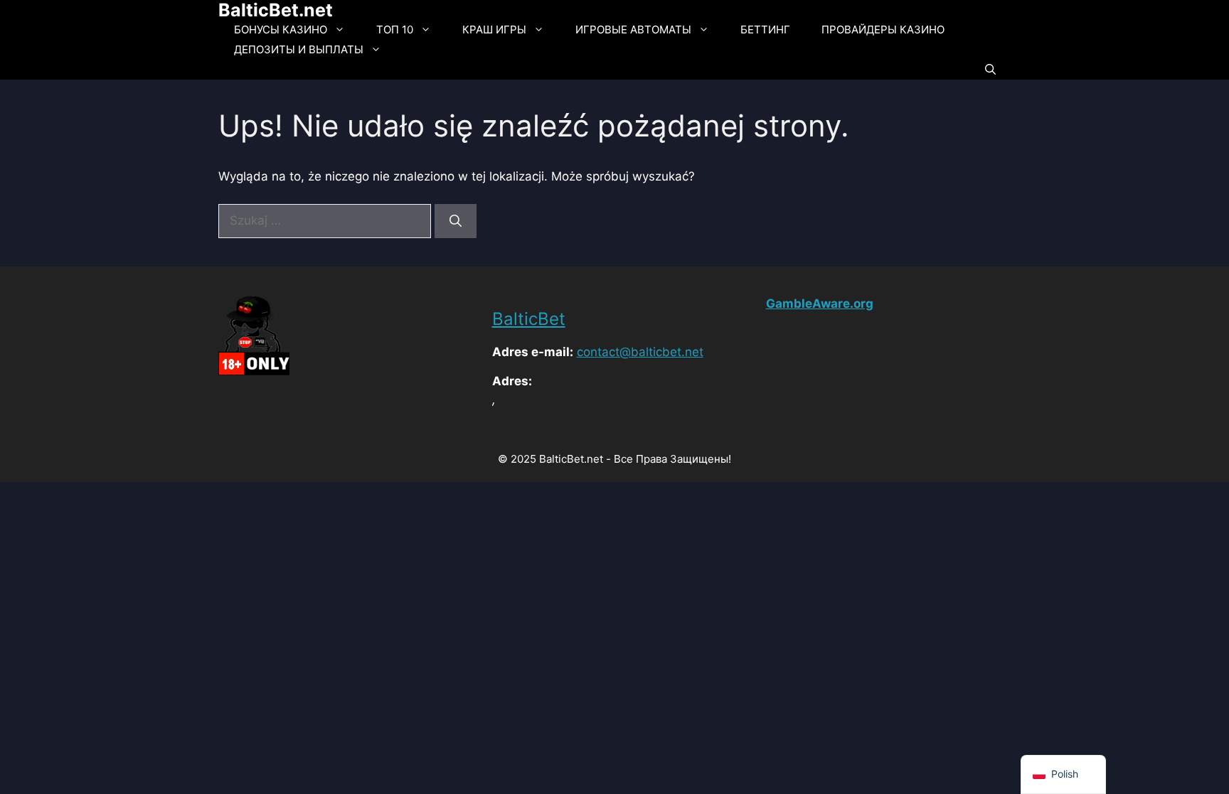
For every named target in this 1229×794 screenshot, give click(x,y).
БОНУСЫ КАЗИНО (280, 29)
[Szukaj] (456, 221)
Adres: (512, 381)
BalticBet (528, 319)
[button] (990, 70)
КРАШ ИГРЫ (494, 29)
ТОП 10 (394, 29)
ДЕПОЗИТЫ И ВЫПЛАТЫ (298, 49)
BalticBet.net (275, 10)
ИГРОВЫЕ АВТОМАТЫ (633, 29)
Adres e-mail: (532, 352)
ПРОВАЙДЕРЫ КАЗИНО (883, 29)
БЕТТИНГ (765, 29)
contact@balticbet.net (640, 352)
